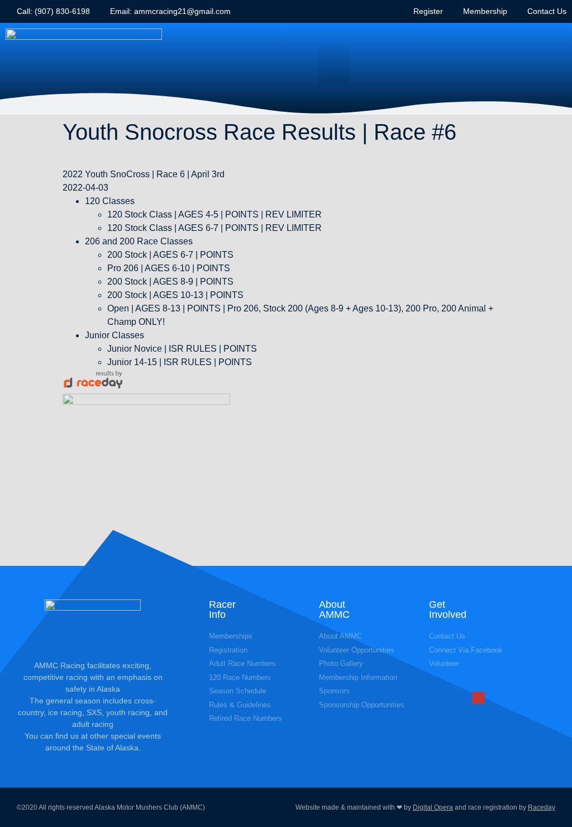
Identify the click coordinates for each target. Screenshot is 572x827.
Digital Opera (433, 807)
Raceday (541, 807)
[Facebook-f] (478, 698)
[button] (334, 66)
